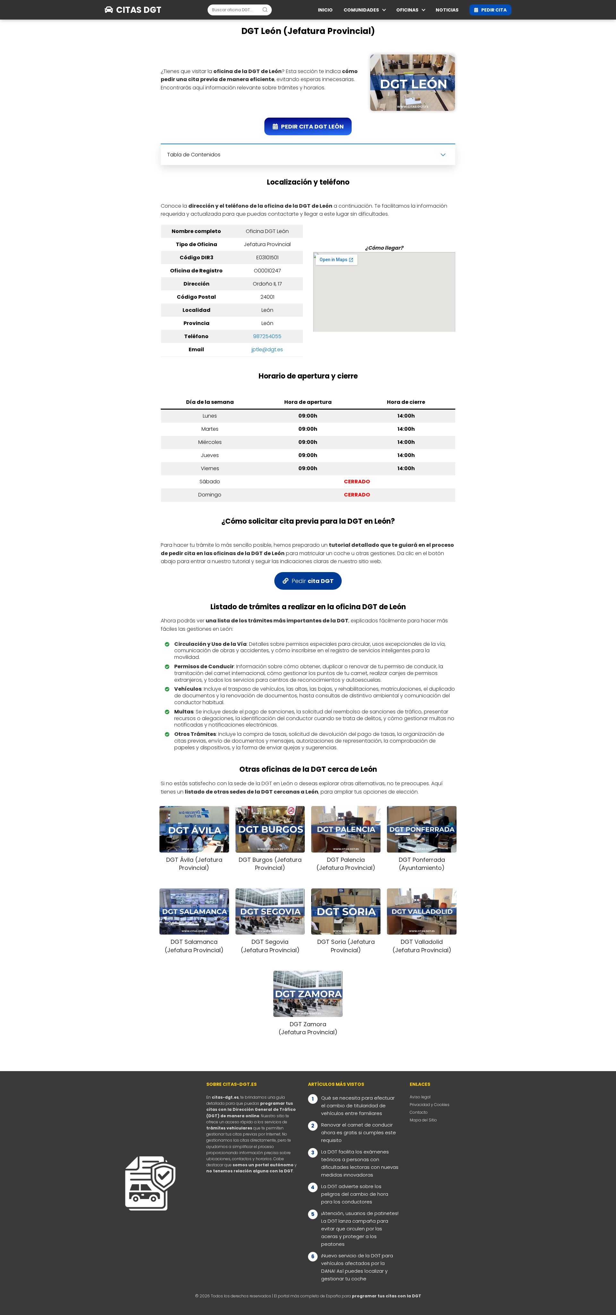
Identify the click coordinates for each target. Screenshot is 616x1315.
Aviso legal (420, 1097)
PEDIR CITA (494, 10)
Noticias (447, 10)
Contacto (419, 1112)
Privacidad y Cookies (429, 1104)
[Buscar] (265, 9)
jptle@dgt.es (267, 349)
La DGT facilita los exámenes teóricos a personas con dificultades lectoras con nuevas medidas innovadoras (359, 1163)
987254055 (267, 336)
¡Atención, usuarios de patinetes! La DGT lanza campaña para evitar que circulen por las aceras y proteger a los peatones (359, 1228)
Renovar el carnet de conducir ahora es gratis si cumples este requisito (358, 1132)
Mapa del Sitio (423, 1120)
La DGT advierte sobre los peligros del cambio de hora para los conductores (354, 1194)
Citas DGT (138, 10)
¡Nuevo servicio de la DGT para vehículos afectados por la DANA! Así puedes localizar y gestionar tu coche (357, 1267)
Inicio (325, 10)
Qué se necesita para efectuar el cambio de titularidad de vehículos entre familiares (358, 1105)
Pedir (313, 581)
